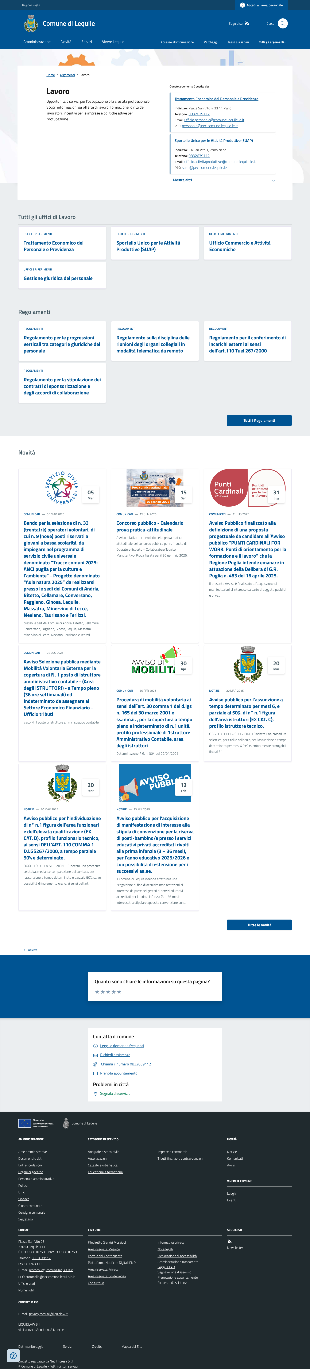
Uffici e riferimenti (38, 234)
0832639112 (199, 114)
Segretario (25, 1219)
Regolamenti (33, 328)
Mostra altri (182, 180)
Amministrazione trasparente (178, 1261)
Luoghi (231, 1193)
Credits (97, 1346)
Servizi (86, 41)
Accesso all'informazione (177, 42)
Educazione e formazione (105, 1171)
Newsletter (235, 1247)
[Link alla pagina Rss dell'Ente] (229, 1241)
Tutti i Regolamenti (259, 420)
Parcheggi (210, 42)
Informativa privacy (171, 1242)
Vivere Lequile (113, 41)
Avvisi (231, 1165)
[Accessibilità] (13, 1355)
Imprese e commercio (172, 1151)
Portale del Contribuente (105, 1255)
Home (50, 74)
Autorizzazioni (97, 1158)
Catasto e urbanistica (102, 1165)
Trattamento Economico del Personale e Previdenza (216, 99)
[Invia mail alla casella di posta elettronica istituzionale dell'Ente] (51, 1270)
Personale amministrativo (36, 1178)
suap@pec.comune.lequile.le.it (206, 167)
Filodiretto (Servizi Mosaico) (107, 1242)
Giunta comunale (30, 1205)
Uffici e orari (26, 1283)
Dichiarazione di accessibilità (177, 1255)
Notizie (214, 690)
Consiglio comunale (31, 1212)
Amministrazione (37, 41)
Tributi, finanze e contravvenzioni (180, 1158)
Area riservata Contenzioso (107, 1276)
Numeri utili (26, 1290)
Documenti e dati (30, 1158)
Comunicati (32, 514)
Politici (22, 1185)
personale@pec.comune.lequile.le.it (210, 126)
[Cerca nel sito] (281, 23)
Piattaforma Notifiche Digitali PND (112, 1262)
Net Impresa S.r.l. (61, 1361)
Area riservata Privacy (103, 1269)
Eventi (231, 1200)
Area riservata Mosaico (104, 1249)
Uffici (21, 1192)
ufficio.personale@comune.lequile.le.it (214, 120)
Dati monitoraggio (30, 1346)
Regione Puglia (31, 5)
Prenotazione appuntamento (178, 1277)
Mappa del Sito (131, 1346)
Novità (66, 41)
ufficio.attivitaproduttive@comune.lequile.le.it (220, 161)
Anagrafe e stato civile (103, 1151)
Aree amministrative (32, 1151)
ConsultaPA (96, 1282)
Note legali (165, 1249)
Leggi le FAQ (166, 1266)
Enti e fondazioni (30, 1165)
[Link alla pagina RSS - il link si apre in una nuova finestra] (247, 23)
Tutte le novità (259, 925)
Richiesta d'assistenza (173, 1282)
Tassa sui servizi (238, 42)
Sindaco (23, 1198)
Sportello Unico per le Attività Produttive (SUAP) (214, 140)
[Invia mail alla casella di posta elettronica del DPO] (48, 1314)
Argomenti (67, 74)
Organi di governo (30, 1171)
